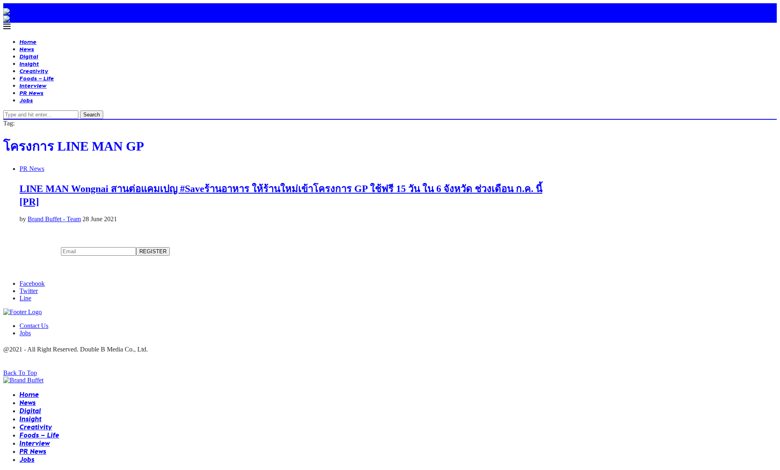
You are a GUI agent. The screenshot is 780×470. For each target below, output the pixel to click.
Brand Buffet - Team (54, 219)
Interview (33, 85)
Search (91, 115)
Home (28, 41)
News (27, 48)
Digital (29, 56)
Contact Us (34, 325)
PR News (31, 92)
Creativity (34, 70)
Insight (29, 63)
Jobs (26, 100)
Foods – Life (37, 78)
